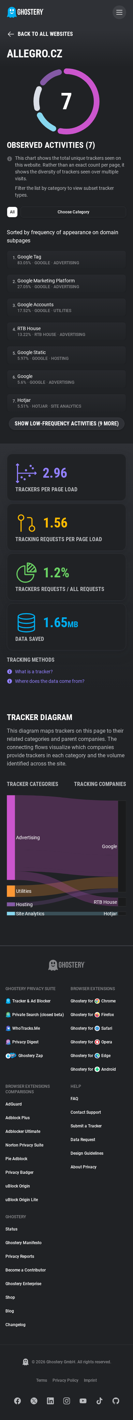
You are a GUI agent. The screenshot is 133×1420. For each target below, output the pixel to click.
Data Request (83, 1139)
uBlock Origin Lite (21, 1199)
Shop (10, 1297)
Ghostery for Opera (91, 1042)
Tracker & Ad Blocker (31, 1001)
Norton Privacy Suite (24, 1145)
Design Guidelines (87, 1153)
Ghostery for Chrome (93, 1001)
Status (11, 1229)
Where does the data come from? (50, 681)
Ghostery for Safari (91, 1028)
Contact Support (86, 1112)
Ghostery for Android (93, 1069)
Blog (9, 1311)
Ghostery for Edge (90, 1055)
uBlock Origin (17, 1186)
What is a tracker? (34, 671)
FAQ (74, 1098)
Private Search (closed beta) (37, 1014)
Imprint (90, 1380)
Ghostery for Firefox (92, 1014)
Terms (41, 1380)
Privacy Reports (19, 1256)
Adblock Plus (17, 1117)
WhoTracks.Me (26, 1028)
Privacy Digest (25, 1042)
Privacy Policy (65, 1380)
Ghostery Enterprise (23, 1283)
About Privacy (84, 1167)
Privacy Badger (19, 1172)
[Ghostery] (25, 12)
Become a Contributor (25, 1270)
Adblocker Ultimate (22, 1131)
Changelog (15, 1324)
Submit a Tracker (86, 1126)
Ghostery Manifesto (23, 1242)
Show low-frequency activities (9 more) (67, 423)
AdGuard (13, 1104)
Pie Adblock (16, 1158)
